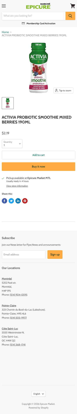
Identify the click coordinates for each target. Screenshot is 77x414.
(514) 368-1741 (18, 344)
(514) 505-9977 (18, 317)
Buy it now (38, 166)
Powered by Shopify (39, 407)
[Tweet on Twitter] (11, 201)
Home (5, 32)
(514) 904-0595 (18, 294)
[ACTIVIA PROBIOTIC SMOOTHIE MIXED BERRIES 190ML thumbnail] (7, 103)
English (36, 393)
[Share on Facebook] (4, 201)
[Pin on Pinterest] (25, 201)
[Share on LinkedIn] (18, 201)
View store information (17, 186)
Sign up (55, 254)
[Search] (70, 16)
